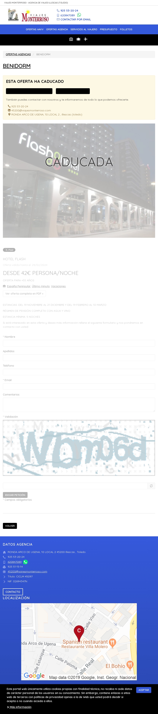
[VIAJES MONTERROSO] (28, 15)
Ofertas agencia (57, 29)
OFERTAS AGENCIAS (18, 54)
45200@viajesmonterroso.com (27, 571)
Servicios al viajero (84, 29)
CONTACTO (13, 592)
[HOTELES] (71, 39)
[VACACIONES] (79, 39)
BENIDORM (17, 65)
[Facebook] (144, 16)
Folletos (126, 29)
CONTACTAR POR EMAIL (76, 19)
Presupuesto (108, 29)
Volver (10, 525)
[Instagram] (150, 16)
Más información (20, 707)
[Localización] (79, 641)
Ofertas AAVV (35, 29)
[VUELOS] (86, 39)
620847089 (15, 562)
